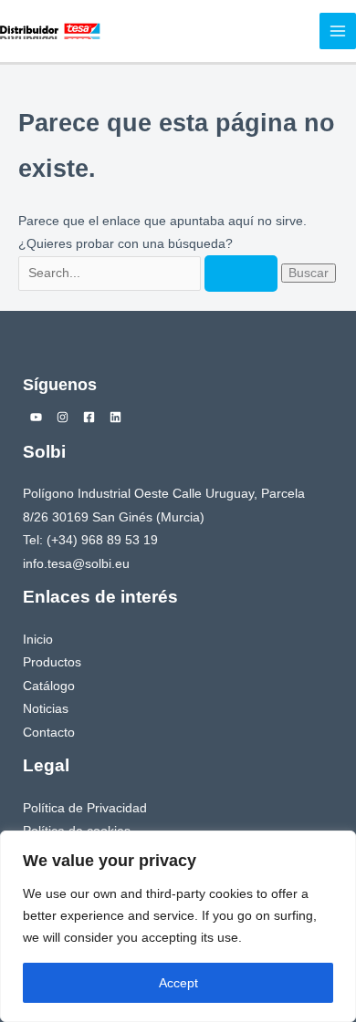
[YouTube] (36, 417)
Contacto (49, 732)
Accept (178, 983)
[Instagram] (62, 417)
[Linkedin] (115, 417)
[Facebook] (89, 417)
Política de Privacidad (85, 808)
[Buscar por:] (149, 273)
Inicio (38, 639)
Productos (52, 662)
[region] (178, 926)
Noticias (45, 709)
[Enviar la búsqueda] (240, 273)
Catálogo (49, 686)
